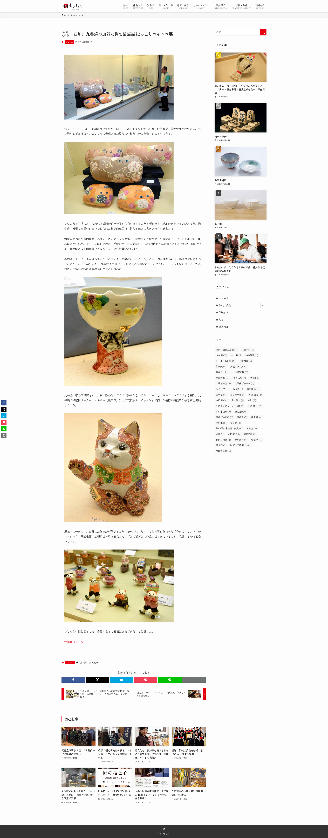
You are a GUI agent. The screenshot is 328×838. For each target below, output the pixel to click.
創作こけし (223, 372)
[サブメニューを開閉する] (262, 305)
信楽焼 (221, 366)
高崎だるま (223, 451)
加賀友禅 (94, 662)
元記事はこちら (73, 642)
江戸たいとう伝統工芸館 (230, 405)
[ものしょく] (73, 6)
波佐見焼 (241, 411)
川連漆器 (255, 394)
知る (221, 319)
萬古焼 (251, 428)
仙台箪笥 (251, 355)
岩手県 (221, 394)
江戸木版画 (223, 411)
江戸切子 (255, 405)
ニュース (69, 42)
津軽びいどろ (224, 417)
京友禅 (236, 355)
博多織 (255, 377)
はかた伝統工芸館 (226, 349)
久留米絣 (247, 349)
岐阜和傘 (253, 389)
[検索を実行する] (263, 32)
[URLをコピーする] (194, 680)
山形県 (238, 389)
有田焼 (221, 400)
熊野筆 (221, 422)
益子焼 (235, 422)
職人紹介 (223, 326)
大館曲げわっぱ (244, 383)
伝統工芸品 (225, 305)
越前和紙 (250, 434)
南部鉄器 (222, 377)
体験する (223, 312)
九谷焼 (83, 662)
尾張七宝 (222, 389)
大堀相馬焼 (223, 383)
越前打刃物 (223, 439)
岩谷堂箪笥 (237, 394)
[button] (73, 680)
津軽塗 (242, 417)
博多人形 (239, 377)
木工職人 (237, 400)
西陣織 (234, 434)
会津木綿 (245, 360)
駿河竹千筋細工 (240, 445)
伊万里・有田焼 (225, 360)
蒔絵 (220, 434)
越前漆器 (241, 439)
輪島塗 (256, 439)
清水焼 (256, 417)
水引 (252, 400)
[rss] (164, 828)
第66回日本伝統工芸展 (229, 428)
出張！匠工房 (238, 366)
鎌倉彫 (221, 445)
